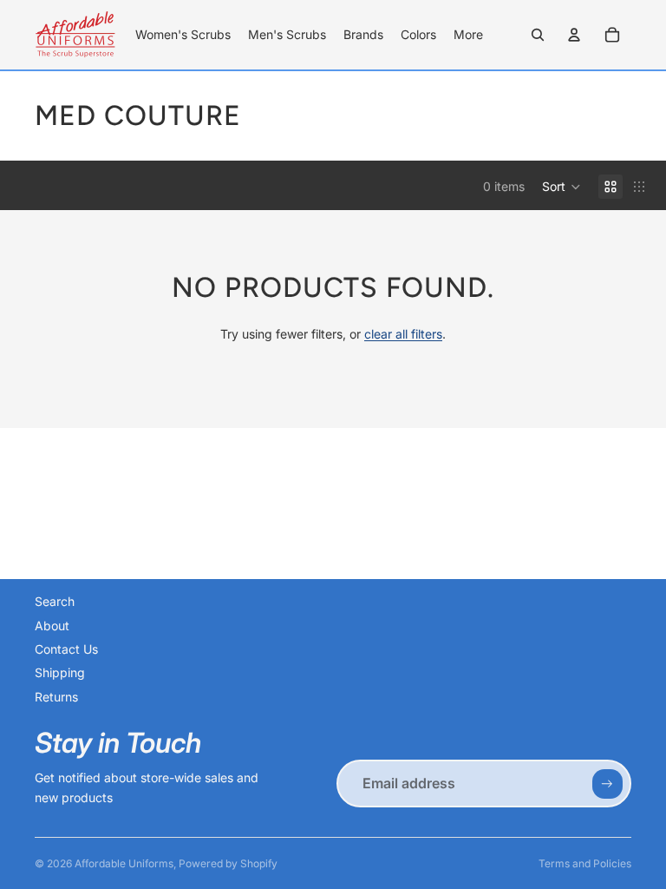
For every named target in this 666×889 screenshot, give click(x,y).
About (52, 625)
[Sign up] (607, 784)
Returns (56, 696)
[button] (561, 187)
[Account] (574, 35)
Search (55, 601)
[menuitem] (468, 34)
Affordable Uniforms (124, 863)
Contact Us (66, 649)
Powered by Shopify (228, 863)
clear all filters (403, 333)
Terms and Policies (585, 863)
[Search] (538, 35)
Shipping (60, 672)
